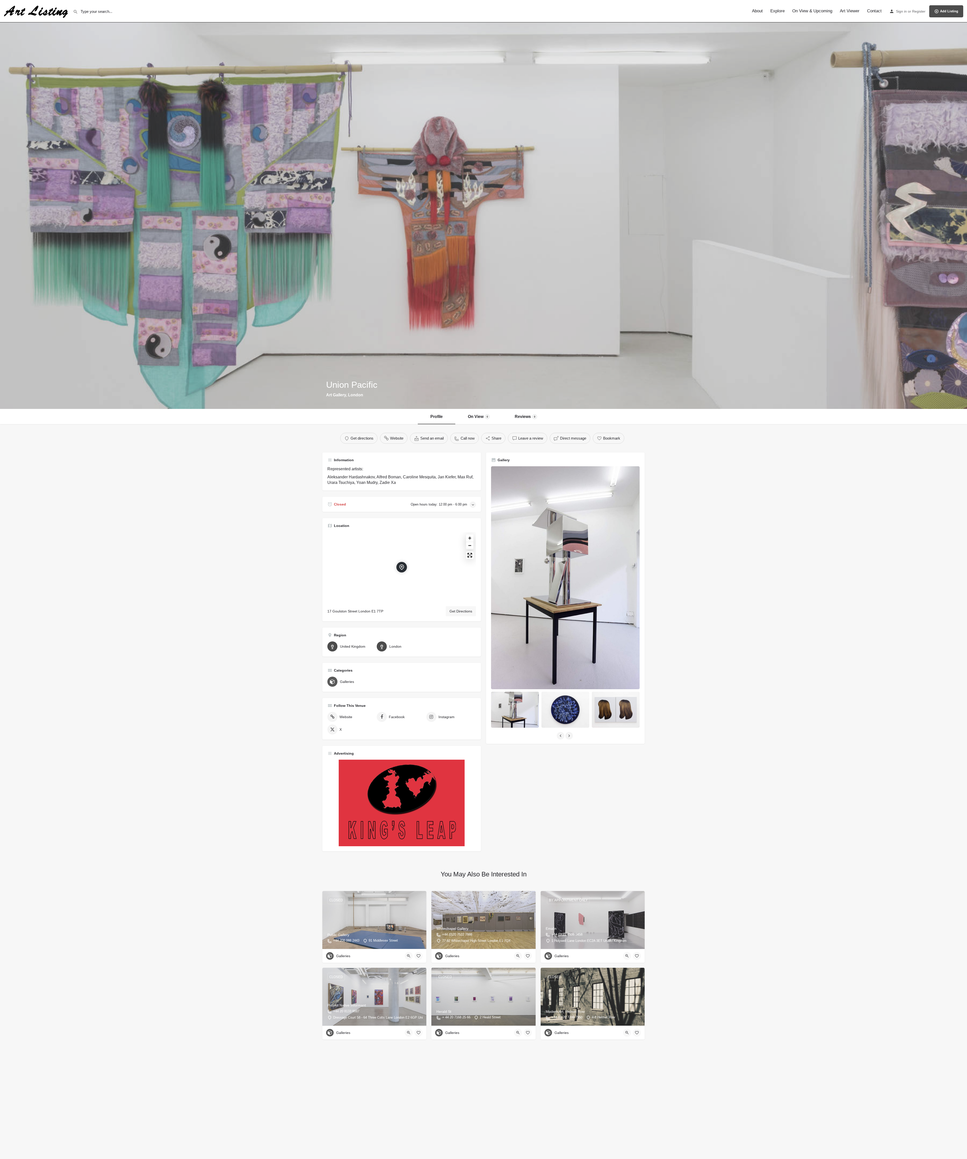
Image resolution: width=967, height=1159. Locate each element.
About (757, 11)
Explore (777, 11)
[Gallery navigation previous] (561, 736)
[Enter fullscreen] (469, 555)
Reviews (525, 416)
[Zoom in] (469, 538)
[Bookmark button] (419, 956)
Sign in (901, 11)
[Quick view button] (409, 956)
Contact (874, 11)
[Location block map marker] (401, 567)
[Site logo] (36, 11)
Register (918, 11)
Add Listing (949, 11)
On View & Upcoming (812, 11)
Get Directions (461, 611)
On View (478, 416)
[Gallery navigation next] (569, 736)
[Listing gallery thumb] (565, 577)
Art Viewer (849, 11)
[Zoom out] (469, 545)
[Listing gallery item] (515, 710)
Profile (436, 416)
